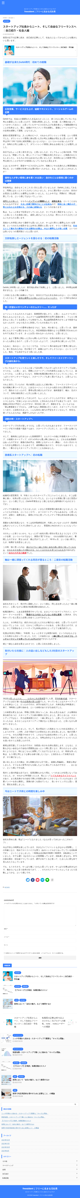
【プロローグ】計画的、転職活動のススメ (31, 990)
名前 (6, 929)
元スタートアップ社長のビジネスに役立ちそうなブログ (40, 1192)
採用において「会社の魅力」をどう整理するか (32, 1004)
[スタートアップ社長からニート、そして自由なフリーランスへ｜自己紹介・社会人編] (42, 880)
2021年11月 (5, 1144)
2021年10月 (5, 1147)
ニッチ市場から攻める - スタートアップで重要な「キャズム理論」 (39, 1038)
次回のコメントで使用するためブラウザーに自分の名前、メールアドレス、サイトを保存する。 (35, 953)
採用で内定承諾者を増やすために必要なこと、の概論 (34, 1093)
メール (6, 937)
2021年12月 (5, 1140)
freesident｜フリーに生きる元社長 (40, 11)
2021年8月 (5, 1151)
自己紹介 (7, 887)
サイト (6, 945)
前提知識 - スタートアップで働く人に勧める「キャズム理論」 (37, 1052)
